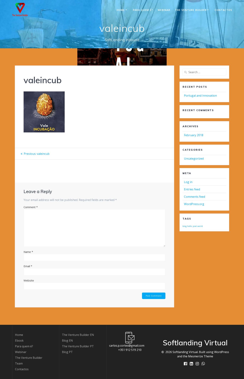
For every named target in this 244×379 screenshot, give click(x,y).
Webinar (164, 10)
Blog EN (67, 340)
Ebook (19, 340)
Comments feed (194, 197)
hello (189, 226)
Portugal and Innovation (200, 96)
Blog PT (67, 352)
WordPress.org (194, 204)
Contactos (223, 10)
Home (121, 10)
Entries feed (192, 189)
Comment (31, 207)
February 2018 (193, 135)
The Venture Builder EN (78, 335)
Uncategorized (194, 159)
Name (28, 252)
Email (28, 266)
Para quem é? (143, 10)
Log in (188, 182)
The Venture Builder (191, 10)
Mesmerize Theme (200, 356)
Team (19, 363)
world (200, 226)
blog (184, 226)
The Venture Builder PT (78, 346)
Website (29, 280)
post (195, 226)
